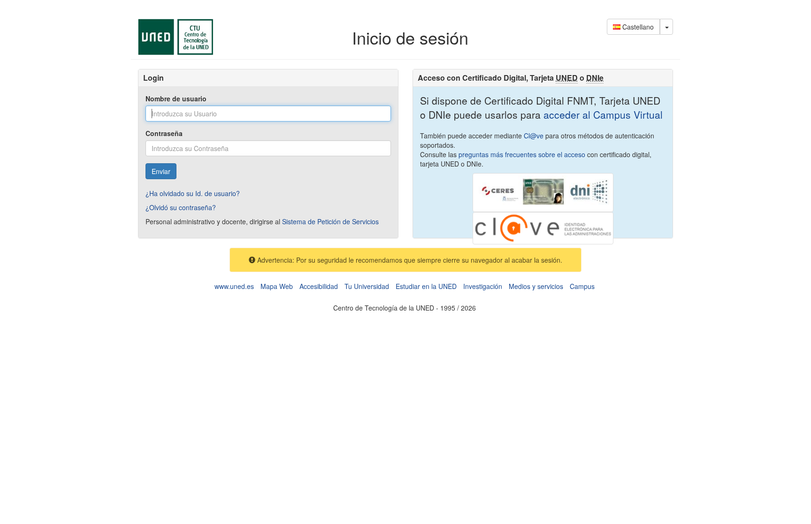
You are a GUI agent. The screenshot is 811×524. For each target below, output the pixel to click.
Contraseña (164, 133)
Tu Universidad (366, 286)
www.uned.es (234, 286)
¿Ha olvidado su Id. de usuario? (192, 193)
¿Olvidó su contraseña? (180, 207)
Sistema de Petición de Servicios (330, 221)
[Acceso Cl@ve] (543, 227)
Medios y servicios (536, 286)
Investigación (482, 286)
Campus (582, 286)
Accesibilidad (318, 286)
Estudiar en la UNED (426, 286)
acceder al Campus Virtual (602, 114)
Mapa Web (276, 286)
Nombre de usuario (176, 98)
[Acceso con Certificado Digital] (543, 191)
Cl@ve (533, 135)
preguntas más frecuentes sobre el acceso (522, 154)
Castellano (637, 26)
